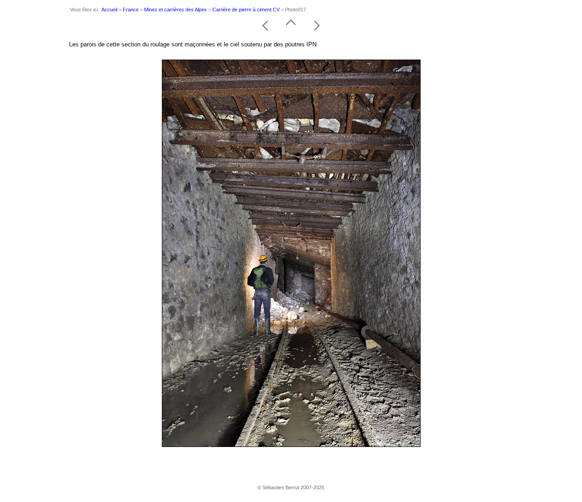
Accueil (109, 9)
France (131, 9)
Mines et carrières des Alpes (175, 9)
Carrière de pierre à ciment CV (246, 9)
